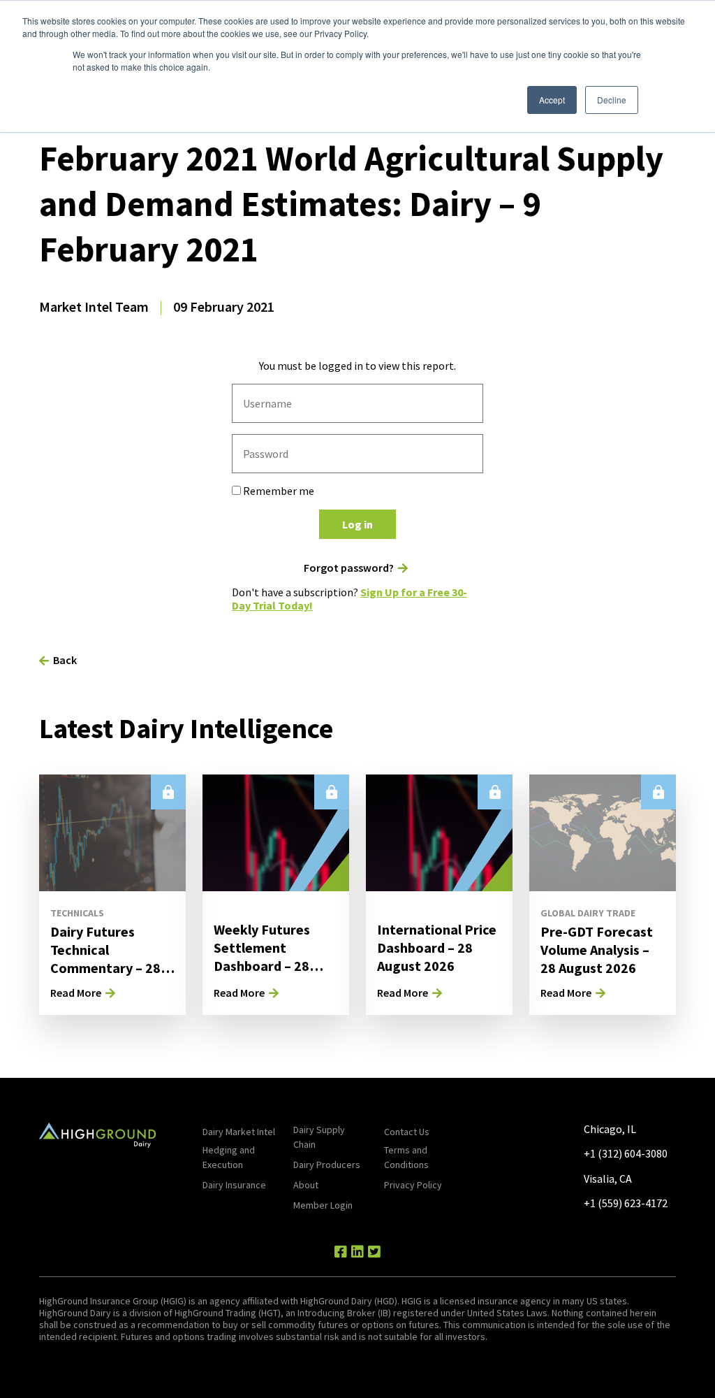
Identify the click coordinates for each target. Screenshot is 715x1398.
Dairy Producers (326, 1164)
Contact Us (406, 1131)
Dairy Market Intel (238, 1131)
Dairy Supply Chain (319, 1137)
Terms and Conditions (406, 1157)
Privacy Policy (413, 1185)
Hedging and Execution (228, 1157)
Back (65, 660)
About (305, 1185)
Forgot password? (349, 568)
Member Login (323, 1205)
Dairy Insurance (234, 1185)
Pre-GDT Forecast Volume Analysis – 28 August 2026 (596, 950)
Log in (357, 524)
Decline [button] (611, 100)
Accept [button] (552, 100)
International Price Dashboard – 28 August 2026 (436, 947)
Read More (75, 993)
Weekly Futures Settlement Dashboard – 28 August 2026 (262, 957)
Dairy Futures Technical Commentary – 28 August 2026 (105, 959)
